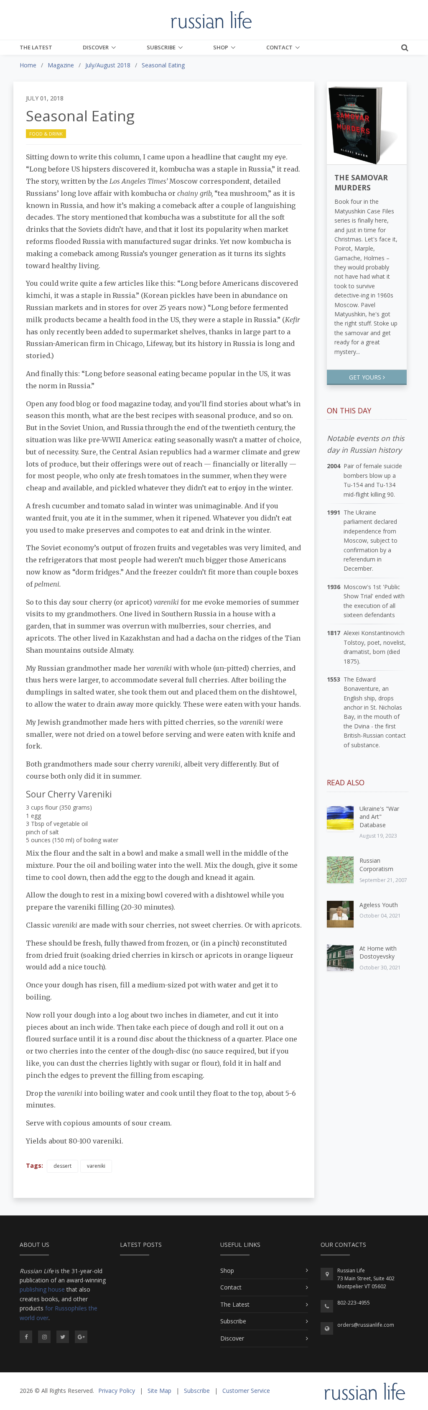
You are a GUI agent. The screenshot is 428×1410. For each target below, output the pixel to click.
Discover (96, 47)
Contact (279, 47)
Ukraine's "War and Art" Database (379, 817)
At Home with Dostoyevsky (378, 952)
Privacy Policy (116, 1391)
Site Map (159, 1391)
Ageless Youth (378, 905)
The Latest (36, 47)
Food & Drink (46, 134)
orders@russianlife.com (365, 1324)
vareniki (96, 1165)
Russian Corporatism (376, 864)
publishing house (42, 1289)
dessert (62, 1165)
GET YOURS (366, 377)
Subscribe (161, 47)
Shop (220, 47)
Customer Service (246, 1391)
